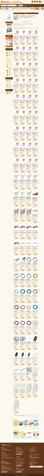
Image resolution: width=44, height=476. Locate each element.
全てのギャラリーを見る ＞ (35, 428)
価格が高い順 (21, 415)
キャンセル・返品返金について (35, 454)
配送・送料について (33, 450)
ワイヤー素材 (21, 25)
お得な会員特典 (9, 19)
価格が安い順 (17, 415)
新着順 (24, 415)
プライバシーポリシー (33, 461)
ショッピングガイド (33, 447)
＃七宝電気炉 (25, 5)
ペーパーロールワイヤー (16, 25)
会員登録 (9, 17)
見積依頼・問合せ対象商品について (35, 457)
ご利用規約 (31, 464)
